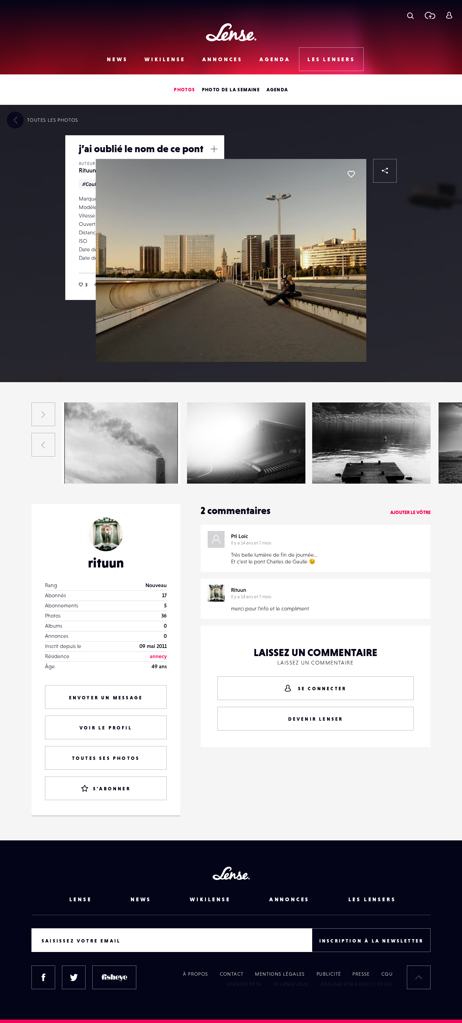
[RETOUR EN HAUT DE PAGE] (419, 977)
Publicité (329, 974)
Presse (361, 974)
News (117, 59)
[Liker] (351, 174)
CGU (387, 974)
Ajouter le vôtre (410, 512)
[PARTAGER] (385, 171)
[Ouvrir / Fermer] (214, 149)
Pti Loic (239, 536)
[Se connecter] (449, 15)
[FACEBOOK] (43, 977)
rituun (106, 563)
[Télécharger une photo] (429, 15)
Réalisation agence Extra (357, 984)
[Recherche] (410, 15)
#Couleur (93, 184)
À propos (195, 974)
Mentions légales (280, 974)
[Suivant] (43, 414)
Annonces (222, 59)
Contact (232, 974)
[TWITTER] (74, 977)
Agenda (275, 59)
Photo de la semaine (231, 89)
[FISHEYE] (114, 977)
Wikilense (164, 59)
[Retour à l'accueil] (231, 32)
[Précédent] (43, 445)
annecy (158, 656)
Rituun (87, 170)
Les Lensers (331, 59)
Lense (80, 899)
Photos (184, 89)
